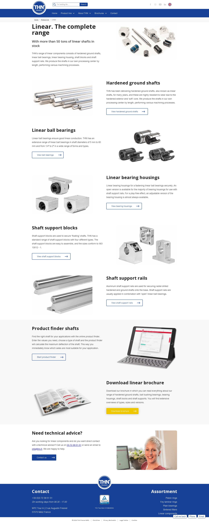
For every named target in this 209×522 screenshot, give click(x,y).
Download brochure (120, 411)
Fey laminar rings (168, 502)
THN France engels (39, 7)
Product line (66, 13)
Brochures (99, 13)
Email (201, 516)
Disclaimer (96, 520)
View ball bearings (45, 155)
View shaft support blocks (49, 256)
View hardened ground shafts (124, 111)
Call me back (180, 516)
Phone (192, 516)
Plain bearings (170, 505)
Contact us (42, 457)
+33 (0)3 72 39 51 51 (42, 498)
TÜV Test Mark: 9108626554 (104, 508)
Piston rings (171, 498)
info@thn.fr (37, 449)
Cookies (134, 520)
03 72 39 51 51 (74, 445)
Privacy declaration (109, 520)
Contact (113, 13)
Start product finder (46, 357)
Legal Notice (124, 520)
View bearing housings (121, 206)
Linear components (167, 513)
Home (54, 13)
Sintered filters (170, 509)
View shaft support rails (122, 303)
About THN (83, 13)
